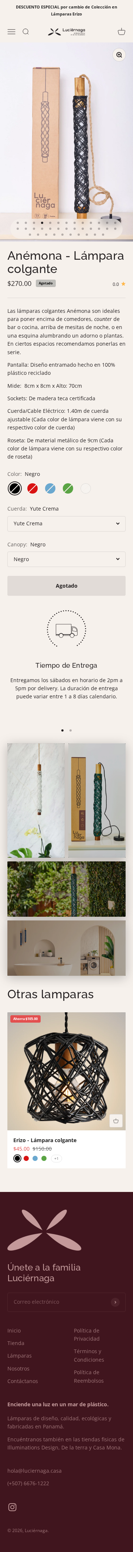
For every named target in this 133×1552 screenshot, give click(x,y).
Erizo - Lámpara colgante (44, 1140)
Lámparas (19, 1355)
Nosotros (18, 1368)
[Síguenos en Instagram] (12, 1507)
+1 (56, 1158)
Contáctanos (22, 1381)
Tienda (15, 1343)
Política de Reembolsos (89, 1376)
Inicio (14, 1330)
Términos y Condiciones (89, 1355)
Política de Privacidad (87, 1334)
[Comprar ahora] (116, 1120)
